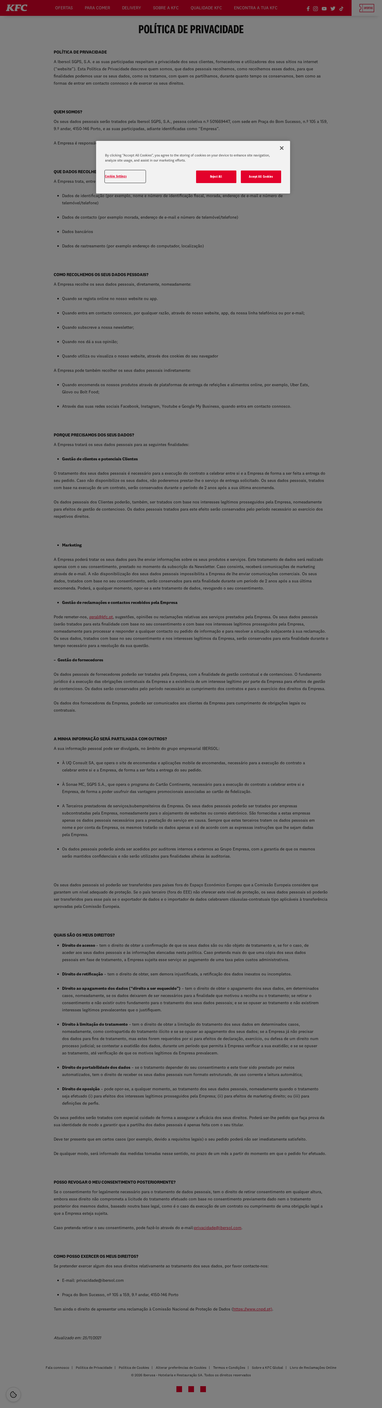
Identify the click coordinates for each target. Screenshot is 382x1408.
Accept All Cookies (261, 176)
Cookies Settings (116, 176)
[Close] (281, 148)
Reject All (216, 176)
